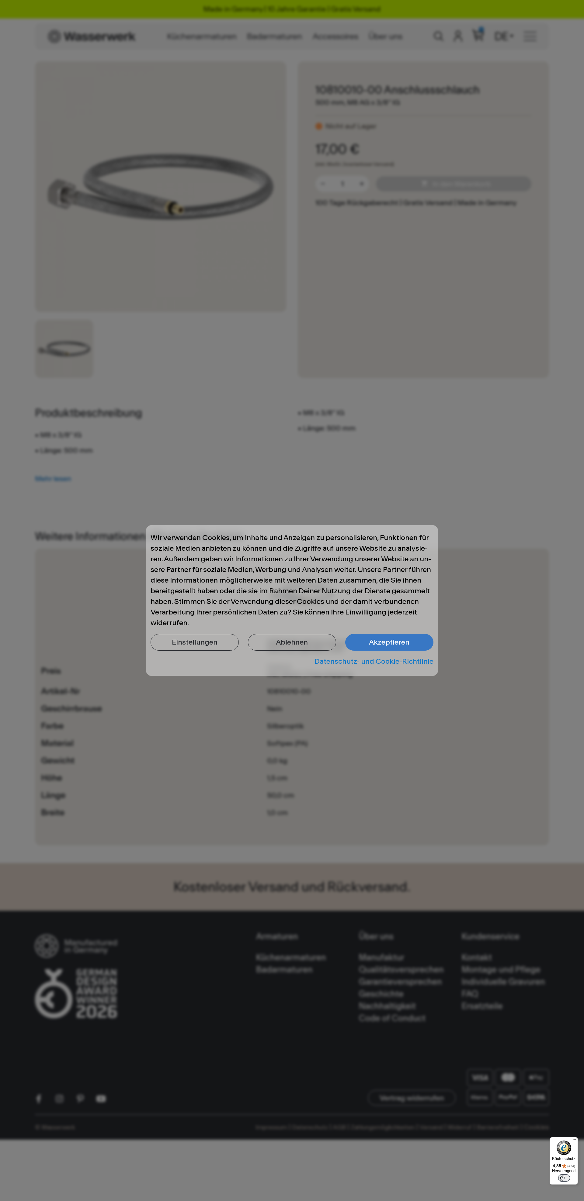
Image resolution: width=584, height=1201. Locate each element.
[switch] (564, 1178)
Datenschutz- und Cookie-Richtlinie (374, 661)
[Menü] (574, 1140)
